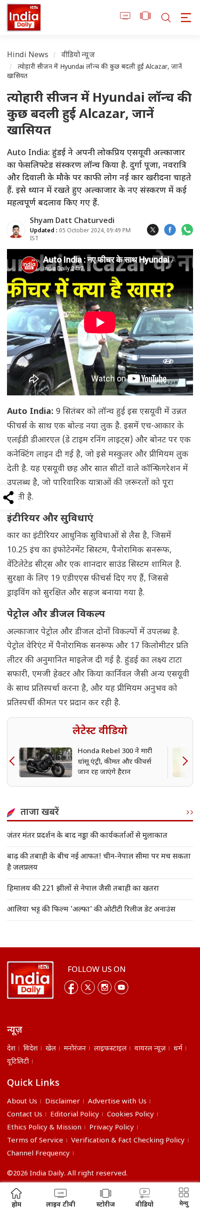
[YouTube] (121, 987)
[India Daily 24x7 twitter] (153, 230)
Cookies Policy (130, 1114)
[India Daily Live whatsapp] (187, 230)
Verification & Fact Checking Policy (128, 1140)
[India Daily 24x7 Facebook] (170, 230)
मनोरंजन (75, 1048)
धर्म (177, 1048)
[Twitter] (88, 987)
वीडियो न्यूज (78, 55)
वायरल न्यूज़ (150, 1048)
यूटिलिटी (18, 1061)
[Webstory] (145, 17)
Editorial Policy (74, 1114)
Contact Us (24, 1114)
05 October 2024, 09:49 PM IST (80, 235)
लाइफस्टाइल (110, 1048)
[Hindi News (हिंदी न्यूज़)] (24, 17)
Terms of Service (35, 1140)
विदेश (30, 1048)
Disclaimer (62, 1101)
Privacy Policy (111, 1127)
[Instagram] (105, 987)
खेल (51, 1048)
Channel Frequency (38, 1153)
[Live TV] (125, 17)
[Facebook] (71, 987)
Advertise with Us (117, 1101)
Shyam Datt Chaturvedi (72, 221)
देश (11, 1048)
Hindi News (28, 55)
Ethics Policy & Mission (44, 1127)
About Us (22, 1101)
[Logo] (30, 980)
